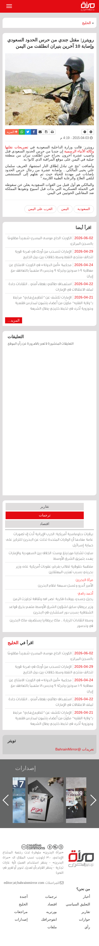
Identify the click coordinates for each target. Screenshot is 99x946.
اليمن (65, 209)
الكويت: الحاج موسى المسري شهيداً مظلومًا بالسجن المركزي (50, 240)
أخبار (86, 897)
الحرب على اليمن (40, 209)
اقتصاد (44, 524)
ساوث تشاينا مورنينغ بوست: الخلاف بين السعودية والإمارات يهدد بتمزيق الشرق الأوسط (51, 555)
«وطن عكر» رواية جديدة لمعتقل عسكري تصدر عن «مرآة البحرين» (45, 792)
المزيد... (14, 320)
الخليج (86, 23)
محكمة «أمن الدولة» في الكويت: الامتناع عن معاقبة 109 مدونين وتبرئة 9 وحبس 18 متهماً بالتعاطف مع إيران (51, 270)
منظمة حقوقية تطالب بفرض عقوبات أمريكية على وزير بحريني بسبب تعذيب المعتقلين (54, 569)
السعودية (83, 209)
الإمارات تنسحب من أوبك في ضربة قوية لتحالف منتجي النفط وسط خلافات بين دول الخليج (54, 254)
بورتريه (51, 912)
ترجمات (45, 515)
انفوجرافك (49, 919)
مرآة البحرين (89, 6)
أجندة (24, 897)
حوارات (84, 919)
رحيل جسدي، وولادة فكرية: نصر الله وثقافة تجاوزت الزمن (53, 595)
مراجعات (21, 912)
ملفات (52, 927)
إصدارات (25, 768)
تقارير (44, 506)
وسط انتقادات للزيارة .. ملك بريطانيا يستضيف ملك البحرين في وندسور (51, 622)
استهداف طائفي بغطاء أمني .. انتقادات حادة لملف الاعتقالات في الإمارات (50, 286)
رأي (87, 927)
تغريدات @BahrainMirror (74, 749)
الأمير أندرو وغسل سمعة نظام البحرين (65, 582)
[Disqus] (49, 423)
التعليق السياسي (78, 904)
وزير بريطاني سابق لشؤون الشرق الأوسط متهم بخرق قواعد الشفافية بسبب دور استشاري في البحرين (51, 609)
